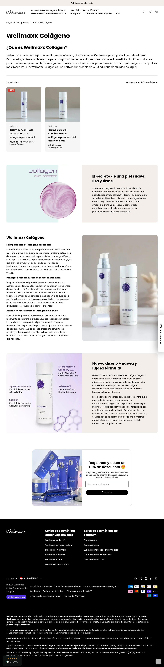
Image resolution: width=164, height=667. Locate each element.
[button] (12, 660)
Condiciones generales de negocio (101, 586)
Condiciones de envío (41, 586)
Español (10, 578)
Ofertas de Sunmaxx (94, 559)
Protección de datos (53, 591)
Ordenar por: (133, 82)
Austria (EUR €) (31, 578)
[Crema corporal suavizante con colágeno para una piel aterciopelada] (62, 104)
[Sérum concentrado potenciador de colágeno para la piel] (23, 104)
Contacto (35, 591)
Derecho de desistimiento (68, 586)
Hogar (9, 22)
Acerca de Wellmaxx (74, 596)
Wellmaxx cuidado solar (57, 564)
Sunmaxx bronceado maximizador (101, 549)
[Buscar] (144, 12)
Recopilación (23, 22)
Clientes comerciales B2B (79, 591)
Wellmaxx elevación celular (59, 545)
